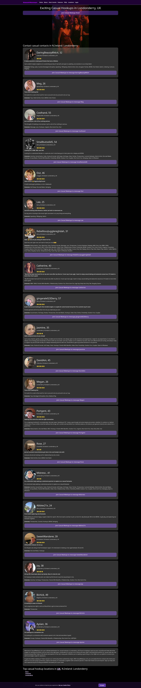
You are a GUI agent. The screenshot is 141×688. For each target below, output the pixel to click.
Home (41, 2)
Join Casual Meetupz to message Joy (70, 584)
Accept (102, 685)
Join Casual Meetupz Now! (70, 13)
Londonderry (29, 675)
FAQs (65, 2)
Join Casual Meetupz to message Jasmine (70, 349)
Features (60, 2)
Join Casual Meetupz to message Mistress (70, 495)
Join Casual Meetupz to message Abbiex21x (70, 526)
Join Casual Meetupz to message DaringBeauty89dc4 (70, 73)
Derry (26, 672)
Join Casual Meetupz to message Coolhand (70, 131)
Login (76, 2)
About (46, 2)
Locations (71, 2)
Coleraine (28, 673)
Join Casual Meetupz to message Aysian (70, 642)
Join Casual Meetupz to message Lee (70, 220)
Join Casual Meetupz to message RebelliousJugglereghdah (70, 255)
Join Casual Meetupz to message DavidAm (70, 371)
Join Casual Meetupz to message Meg (71, 102)
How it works (52, 2)
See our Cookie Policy (64, 685)
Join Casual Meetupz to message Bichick (70, 613)
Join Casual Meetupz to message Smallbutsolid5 (70, 162)
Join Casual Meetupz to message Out (70, 191)
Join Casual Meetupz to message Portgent (70, 433)
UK (58, 668)
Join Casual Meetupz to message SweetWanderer (70, 555)
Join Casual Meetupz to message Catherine (71, 288)
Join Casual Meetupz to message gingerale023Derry (70, 317)
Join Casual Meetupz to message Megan (70, 400)
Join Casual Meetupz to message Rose (70, 462)
